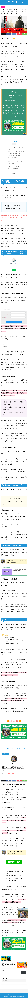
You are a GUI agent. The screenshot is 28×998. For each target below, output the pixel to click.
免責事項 (18, 994)
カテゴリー (4, 978)
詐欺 (24, 748)
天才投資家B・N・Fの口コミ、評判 (13, 161)
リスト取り (4, 748)
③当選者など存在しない (12, 158)
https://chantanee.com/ (13, 773)
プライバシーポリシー (11, 994)
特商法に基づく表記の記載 (12, 168)
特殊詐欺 (12, 748)
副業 (8, 748)
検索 (3, 970)
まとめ (7, 171)
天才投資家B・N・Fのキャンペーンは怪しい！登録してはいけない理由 (14, 152)
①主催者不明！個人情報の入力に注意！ (15, 155)
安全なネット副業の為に (12, 173)
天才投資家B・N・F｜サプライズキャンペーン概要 (14, 148)
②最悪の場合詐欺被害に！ (12, 157)
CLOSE (14, 144)
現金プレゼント (18, 748)
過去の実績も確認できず (12, 163)
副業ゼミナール (14, 2)
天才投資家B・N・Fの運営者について (14, 166)
